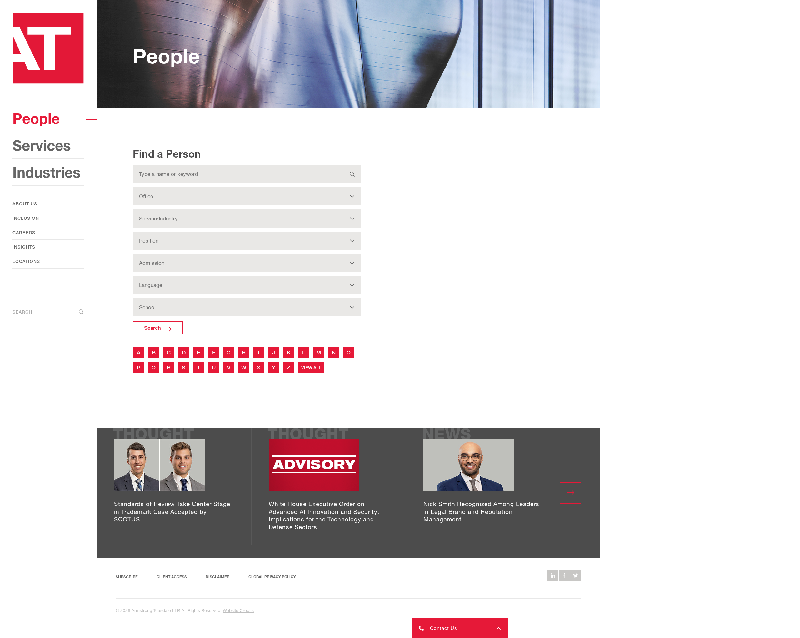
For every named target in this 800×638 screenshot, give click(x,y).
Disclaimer (218, 577)
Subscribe (127, 577)
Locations (26, 261)
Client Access (172, 577)
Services (41, 145)
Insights (23, 246)
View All (311, 367)
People (36, 118)
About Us (24, 203)
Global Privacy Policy (272, 577)
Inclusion (25, 218)
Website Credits (238, 610)
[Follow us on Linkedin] (553, 575)
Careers (23, 232)
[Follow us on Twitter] (575, 575)
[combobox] (247, 174)
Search (22, 311)
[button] (460, 628)
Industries (46, 172)
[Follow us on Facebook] (564, 575)
